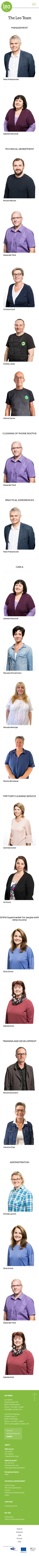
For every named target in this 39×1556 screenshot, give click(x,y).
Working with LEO (11, 1465)
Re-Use (8, 1513)
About (7, 1445)
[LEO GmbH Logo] (6, 6)
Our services (9, 1463)
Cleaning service (11, 1506)
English (9, 1436)
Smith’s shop (10, 1485)
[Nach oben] (34, 1397)
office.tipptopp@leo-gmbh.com (16, 1424)
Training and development (15, 1468)
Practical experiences (13, 1488)
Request (19, 1532)
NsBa (6, 1474)
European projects (12, 1472)
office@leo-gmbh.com (13, 1409)
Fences (7, 1490)
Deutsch (9, 1431)
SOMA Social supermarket (14, 1519)
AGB (19, 1535)
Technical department (15, 1481)
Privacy (19, 1538)
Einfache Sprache (13, 1433)
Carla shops (9, 1517)
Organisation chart (12, 1456)
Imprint (19, 1529)
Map (19, 1542)
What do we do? (11, 1460)
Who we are (9, 1449)
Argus (7, 1495)
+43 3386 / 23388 (16, 1407)
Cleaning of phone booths (14, 1493)
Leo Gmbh (8, 1451)
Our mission (9, 1454)
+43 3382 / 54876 (16, 1421)
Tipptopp (9, 1502)
